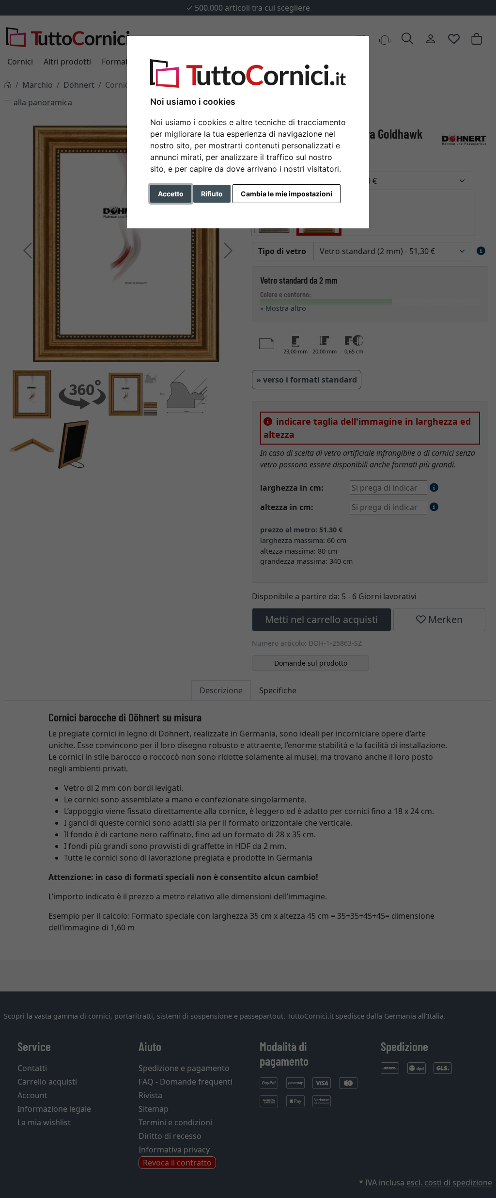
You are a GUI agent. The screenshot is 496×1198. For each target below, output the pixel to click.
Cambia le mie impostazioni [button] (286, 194)
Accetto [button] (171, 194)
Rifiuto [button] (212, 194)
